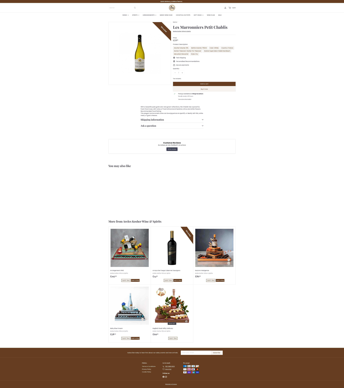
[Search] (135, 8)
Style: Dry (194, 54)
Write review (172, 149)
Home (175, 22)
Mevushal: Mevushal (181, 54)
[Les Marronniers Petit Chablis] (119, 192)
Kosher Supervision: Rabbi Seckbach (217, 51)
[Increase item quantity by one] (182, 73)
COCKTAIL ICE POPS (183, 15)
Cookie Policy (146, 372)
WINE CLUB (211, 15)
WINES (124, 15)
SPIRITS (135, 15)
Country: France (227, 48)
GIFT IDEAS (198, 15)
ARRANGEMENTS (149, 15)
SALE (220, 15)
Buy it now (204, 89)
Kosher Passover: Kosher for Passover (187, 51)
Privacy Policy (146, 369)
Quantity (176, 69)
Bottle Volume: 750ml (199, 48)
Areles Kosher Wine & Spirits (142, 221)
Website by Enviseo (171, 384)
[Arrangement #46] (129, 256)
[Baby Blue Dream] (129, 313)
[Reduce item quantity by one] (175, 73)
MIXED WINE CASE (166, 15)
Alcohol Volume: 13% (181, 48)
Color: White (214, 48)
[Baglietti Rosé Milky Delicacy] (172, 313)
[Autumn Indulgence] (214, 256)
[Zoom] (139, 53)
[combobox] (122, 8)
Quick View (116, 210)
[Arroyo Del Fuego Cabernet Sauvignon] (172, 256)
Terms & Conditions (149, 366)
